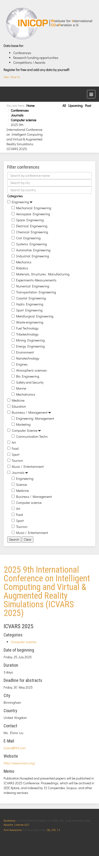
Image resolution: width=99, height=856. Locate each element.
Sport (15, 454)
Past (88, 105)
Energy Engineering (30, 346)
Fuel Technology (27, 328)
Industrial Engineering (32, 256)
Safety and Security (29, 382)
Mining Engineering (30, 340)
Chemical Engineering (32, 232)
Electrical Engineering (31, 226)
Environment (25, 352)
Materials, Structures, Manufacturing (42, 274)
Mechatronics (25, 394)
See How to (12, 77)
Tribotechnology (27, 334)
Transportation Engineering (36, 292)
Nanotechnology (27, 358)
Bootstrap (9, 820)
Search (14, 539)
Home (30, 105)
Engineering (20, 202)
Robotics (22, 268)
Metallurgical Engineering (34, 316)
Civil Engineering (28, 238)
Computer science (23, 120)
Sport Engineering (29, 310)
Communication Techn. (32, 436)
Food (15, 448)
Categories (15, 196)
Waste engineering (29, 322)
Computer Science (24, 430)
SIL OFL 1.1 (53, 830)
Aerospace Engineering (33, 214)
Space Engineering (30, 220)
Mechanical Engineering (33, 208)
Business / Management (30, 412)
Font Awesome (13, 830)
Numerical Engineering (32, 286)
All (64, 105)
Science (21, 484)
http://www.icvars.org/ (19, 763)
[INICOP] (49, 23)
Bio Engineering (27, 376)
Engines (22, 364)
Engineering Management (35, 418)
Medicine (18, 400)
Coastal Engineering (31, 298)
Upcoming (75, 105)
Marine (21, 388)
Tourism (17, 460)
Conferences (20, 110)
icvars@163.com (15, 748)
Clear (27, 539)
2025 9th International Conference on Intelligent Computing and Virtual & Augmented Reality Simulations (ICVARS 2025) (47, 591)
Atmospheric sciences (31, 370)
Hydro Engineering (29, 304)
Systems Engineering (31, 244)
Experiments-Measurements (36, 280)
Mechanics (23, 262)
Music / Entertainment (28, 466)
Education (19, 406)
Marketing (23, 424)
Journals (17, 115)
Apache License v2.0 (16, 824)
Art (14, 442)
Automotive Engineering (33, 250)
